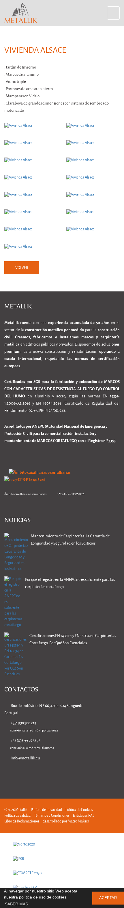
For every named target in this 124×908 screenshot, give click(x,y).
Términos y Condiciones (51, 816)
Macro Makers (78, 821)
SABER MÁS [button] (16, 904)
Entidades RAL (83, 816)
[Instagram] (99, 774)
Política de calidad (17, 816)
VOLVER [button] (21, 268)
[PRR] (62, 859)
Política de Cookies (79, 810)
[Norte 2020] (62, 845)
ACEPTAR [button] (108, 898)
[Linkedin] (62, 774)
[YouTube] (117, 774)
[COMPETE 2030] (62, 873)
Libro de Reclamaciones (21, 821)
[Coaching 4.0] (62, 888)
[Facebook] (80, 774)
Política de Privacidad (46, 810)
